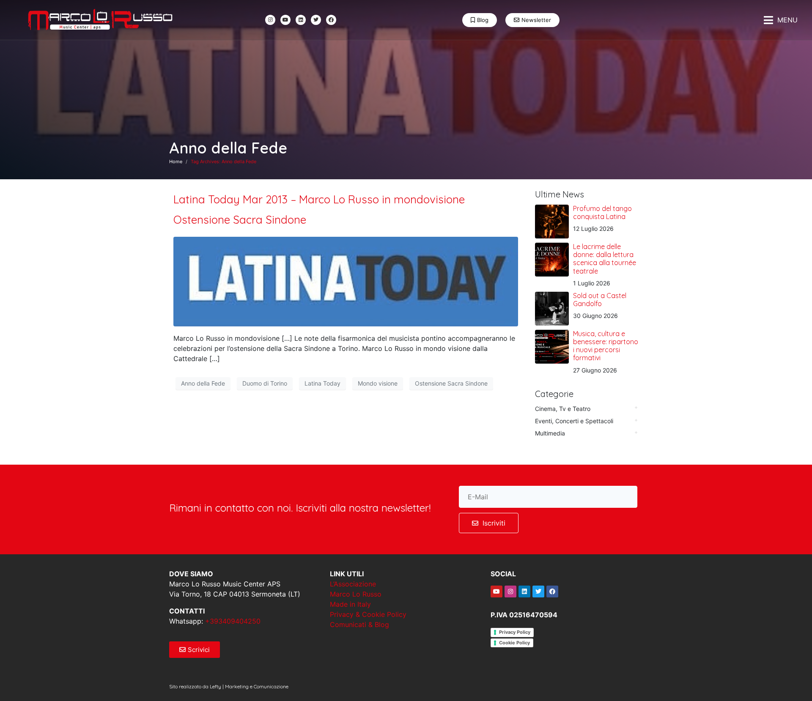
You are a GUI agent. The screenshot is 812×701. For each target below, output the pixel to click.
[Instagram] (270, 20)
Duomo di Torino (264, 383)
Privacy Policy (514, 632)
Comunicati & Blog (359, 624)
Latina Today (322, 383)
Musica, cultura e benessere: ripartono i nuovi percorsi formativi (605, 345)
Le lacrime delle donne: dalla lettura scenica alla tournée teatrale (604, 258)
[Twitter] (316, 20)
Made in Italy (350, 604)
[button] (781, 20)
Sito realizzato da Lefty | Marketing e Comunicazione (228, 686)
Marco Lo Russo (355, 594)
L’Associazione (353, 584)
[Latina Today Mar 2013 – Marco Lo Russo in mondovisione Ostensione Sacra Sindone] (345, 281)
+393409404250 (233, 621)
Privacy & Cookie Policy (368, 614)
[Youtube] (285, 20)
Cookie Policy (514, 643)
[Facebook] (331, 20)
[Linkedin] (301, 20)
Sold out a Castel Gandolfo (599, 299)
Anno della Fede (203, 383)
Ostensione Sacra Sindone (451, 383)
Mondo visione (378, 383)
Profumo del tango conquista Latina (602, 212)
